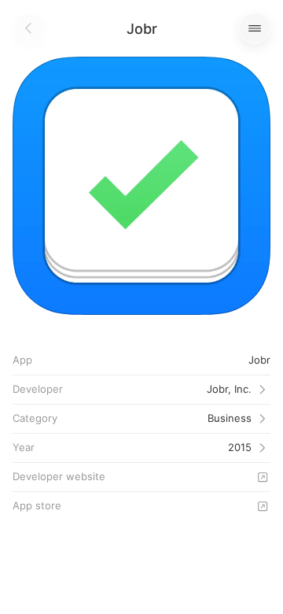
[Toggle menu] (254, 28)
